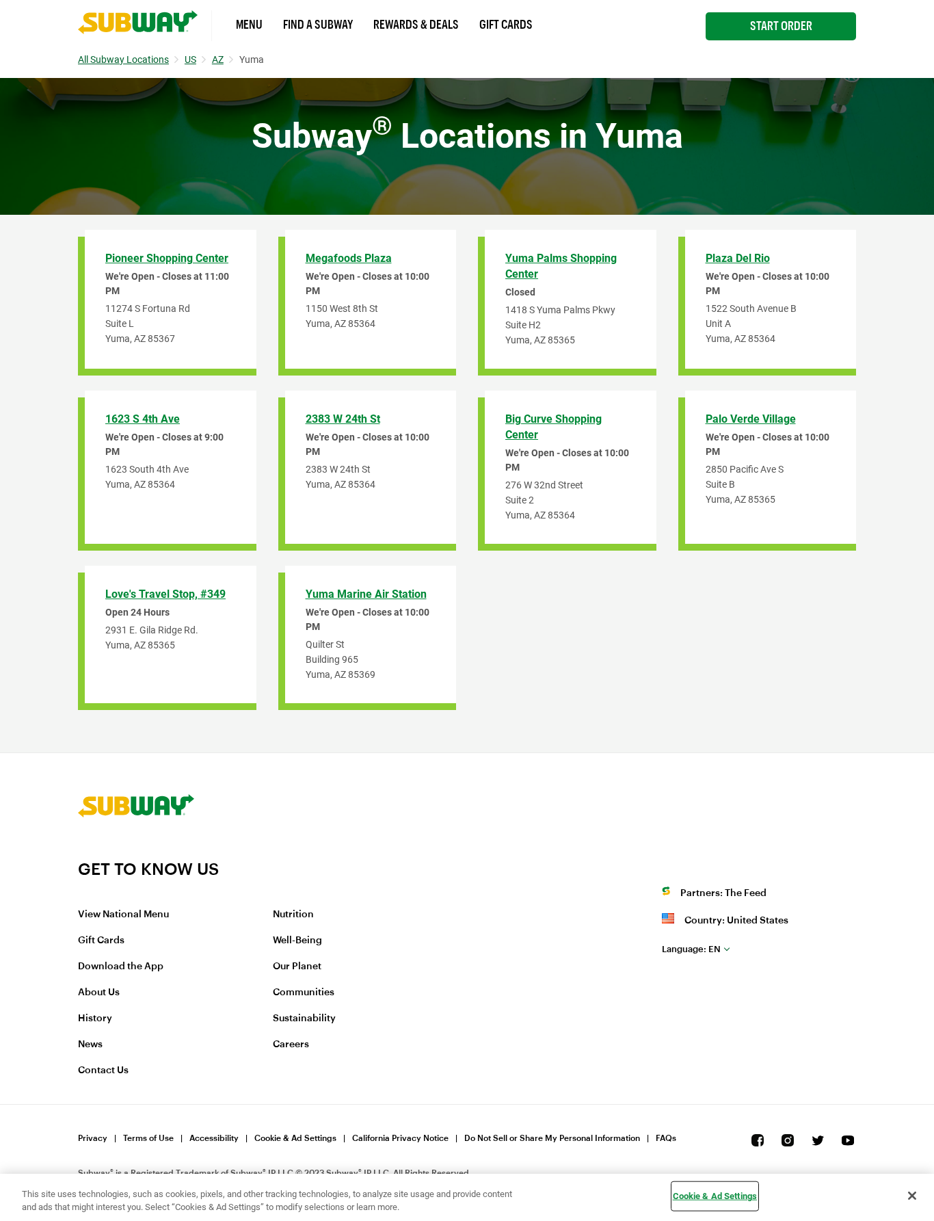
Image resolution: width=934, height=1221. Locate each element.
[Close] (912, 1196)
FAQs (666, 1138)
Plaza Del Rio (738, 258)
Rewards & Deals (416, 24)
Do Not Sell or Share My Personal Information (552, 1138)
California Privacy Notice (400, 1138)
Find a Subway (318, 24)
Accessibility (214, 1138)
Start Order (781, 26)
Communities (303, 992)
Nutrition (293, 914)
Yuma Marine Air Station (366, 594)
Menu (249, 24)
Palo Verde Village (751, 418)
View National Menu (123, 914)
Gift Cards (506, 24)
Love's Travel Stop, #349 (165, 594)
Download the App (120, 966)
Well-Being (297, 940)
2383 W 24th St (343, 418)
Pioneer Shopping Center (166, 258)
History (95, 1018)
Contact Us (103, 1070)
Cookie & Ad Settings (295, 1138)
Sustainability (304, 1018)
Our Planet (297, 966)
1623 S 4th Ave (142, 418)
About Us (99, 992)
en (691, 949)
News (90, 1044)
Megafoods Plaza (349, 258)
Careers (291, 1044)
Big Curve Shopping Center (553, 426)
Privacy (92, 1138)
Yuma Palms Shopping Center (561, 266)
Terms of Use (148, 1138)
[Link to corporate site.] (136, 850)
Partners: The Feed (723, 893)
